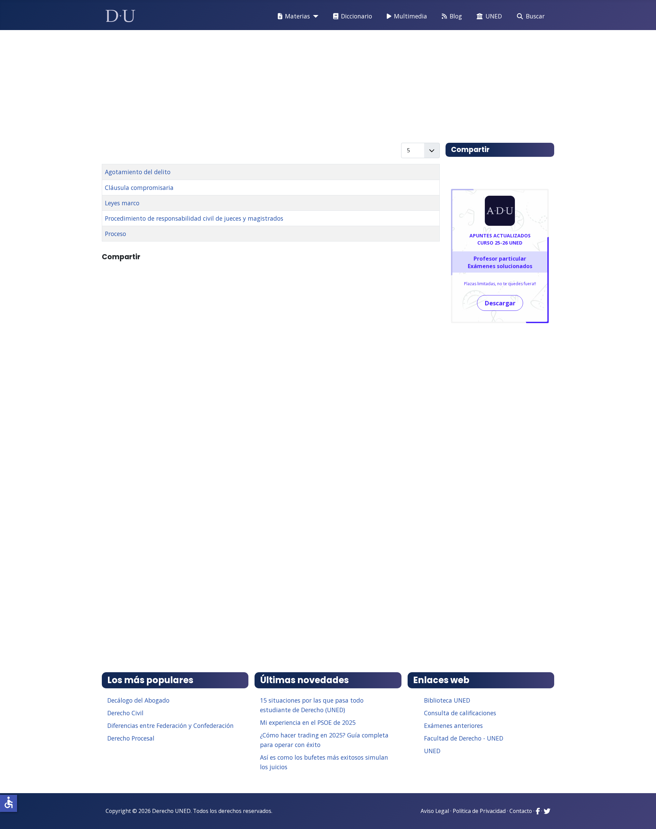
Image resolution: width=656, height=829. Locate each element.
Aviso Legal (435, 811)
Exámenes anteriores (453, 725)
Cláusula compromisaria (139, 187)
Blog (456, 16)
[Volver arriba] (643, 815)
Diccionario (356, 16)
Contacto (520, 811)
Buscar (535, 16)
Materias (297, 16)
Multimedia (410, 16)
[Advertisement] (312, 83)
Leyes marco (122, 203)
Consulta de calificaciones (460, 713)
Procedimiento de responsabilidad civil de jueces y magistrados (194, 218)
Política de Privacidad (479, 811)
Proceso (115, 234)
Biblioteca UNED (447, 700)
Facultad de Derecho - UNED (463, 738)
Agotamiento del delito (137, 172)
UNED (494, 16)
